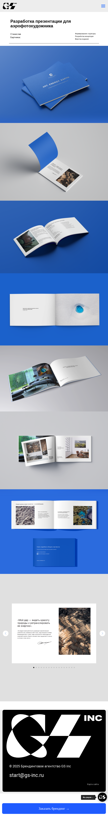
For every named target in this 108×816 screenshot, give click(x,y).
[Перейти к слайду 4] (41, 667)
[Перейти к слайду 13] (64, 667)
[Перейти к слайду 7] (49, 667)
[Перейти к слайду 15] (69, 667)
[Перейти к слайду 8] (51, 667)
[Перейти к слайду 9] (54, 667)
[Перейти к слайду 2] (36, 667)
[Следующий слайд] (102, 633)
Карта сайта (93, 784)
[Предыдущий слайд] (5, 633)
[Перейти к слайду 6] (46, 667)
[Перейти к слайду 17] (74, 667)
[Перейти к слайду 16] (71, 667)
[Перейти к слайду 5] (43, 667)
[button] (54, 808)
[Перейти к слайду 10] (56, 667)
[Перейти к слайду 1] (33, 667)
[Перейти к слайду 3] (38, 667)
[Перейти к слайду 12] (61, 667)
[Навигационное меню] (103, 6)
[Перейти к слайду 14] (66, 667)
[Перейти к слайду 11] (59, 667)
